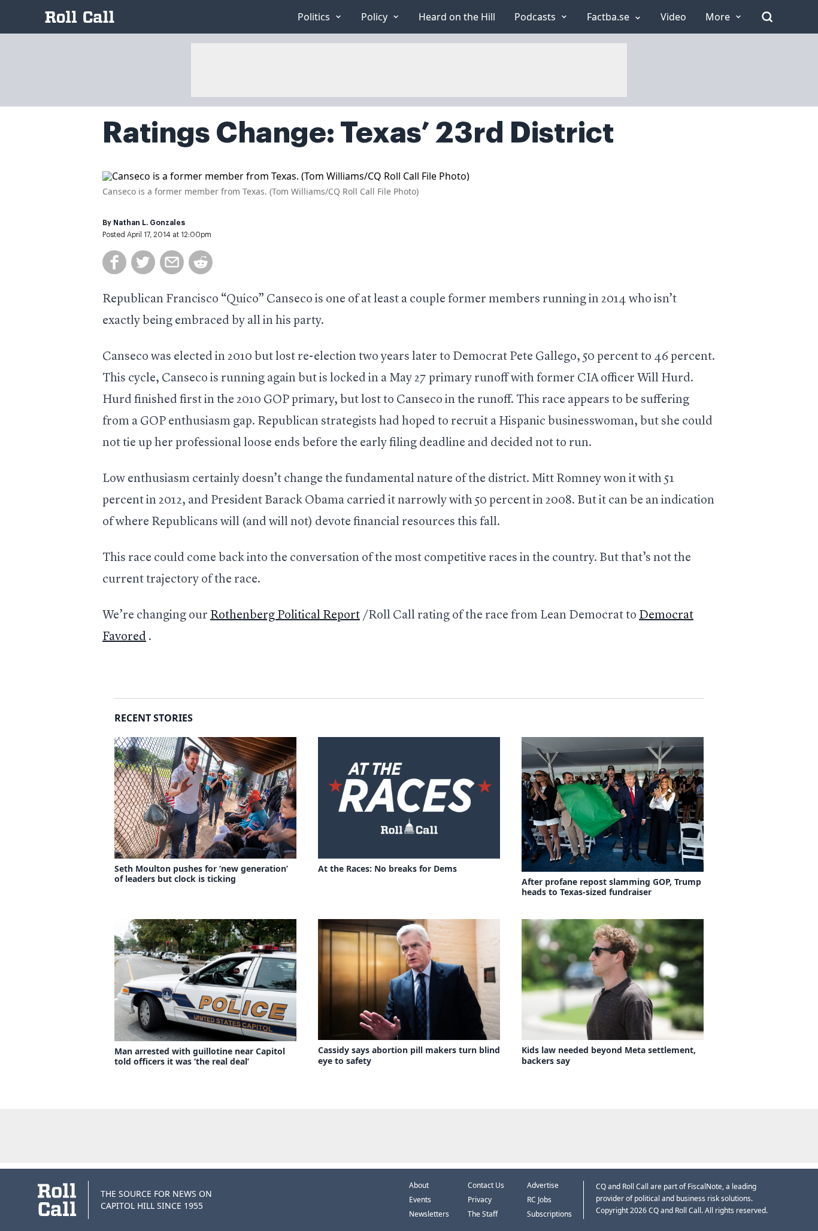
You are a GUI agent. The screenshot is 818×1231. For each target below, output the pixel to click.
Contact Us (486, 1185)
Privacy (480, 1199)
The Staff (483, 1214)
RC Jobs (539, 1199)
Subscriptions (549, 1214)
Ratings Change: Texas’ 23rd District (358, 133)
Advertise (543, 1185)
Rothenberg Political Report (285, 615)
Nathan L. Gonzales (149, 222)
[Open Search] (767, 17)
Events (420, 1199)
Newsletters (429, 1214)
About (419, 1185)
